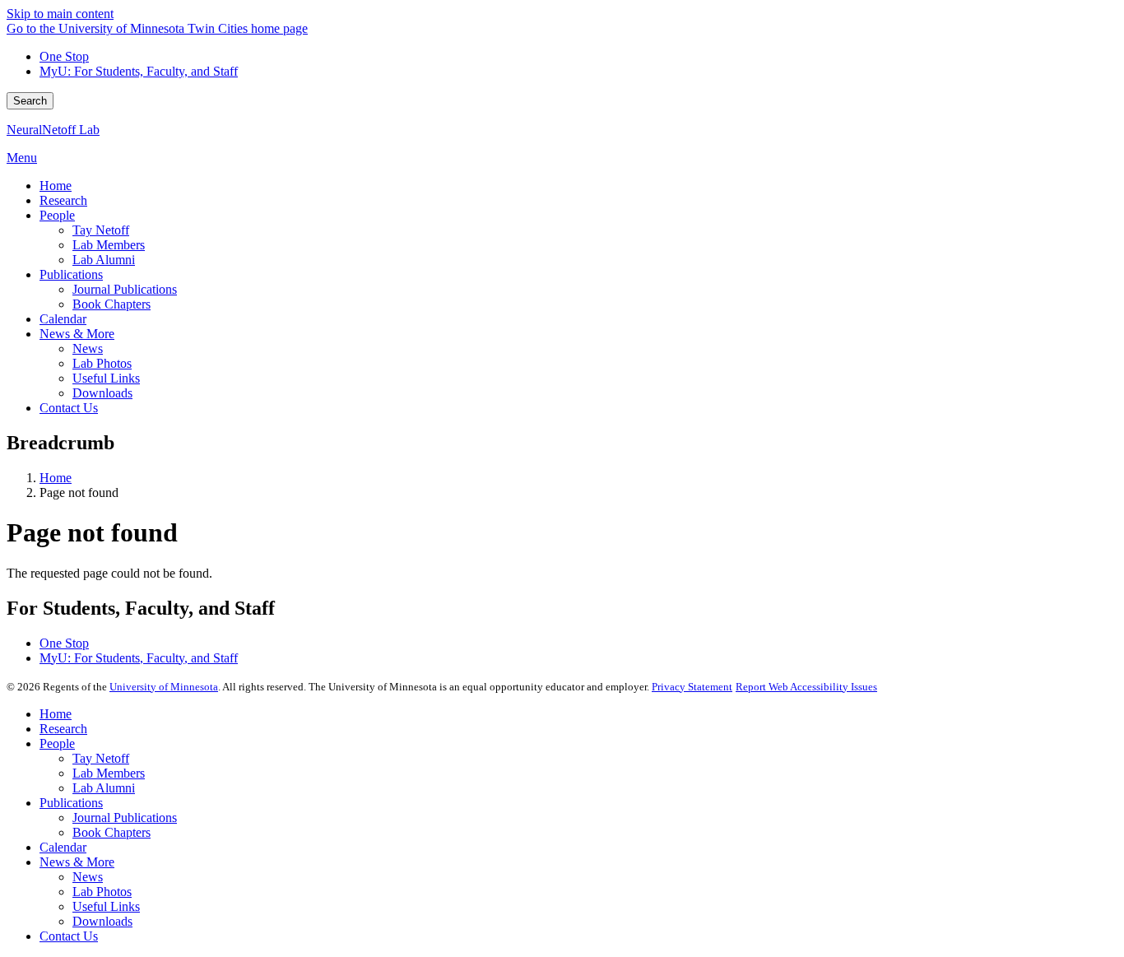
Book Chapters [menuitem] (111, 304)
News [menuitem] (87, 348)
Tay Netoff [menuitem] (100, 230)
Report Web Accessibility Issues (806, 687)
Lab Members (108, 773)
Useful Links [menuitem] (106, 378)
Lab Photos (102, 892)
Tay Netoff (100, 758)
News (87, 877)
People (57, 743)
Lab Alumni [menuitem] (103, 260)
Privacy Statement (692, 687)
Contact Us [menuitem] (68, 408)
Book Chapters (111, 832)
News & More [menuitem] (76, 334)
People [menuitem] (57, 215)
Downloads (102, 921)
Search (30, 101)
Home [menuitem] (55, 186)
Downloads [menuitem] (102, 393)
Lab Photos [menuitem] (102, 363)
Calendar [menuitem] (62, 319)
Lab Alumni (103, 788)
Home (55, 478)
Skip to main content (60, 14)
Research (63, 729)
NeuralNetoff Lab (53, 130)
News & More (76, 862)
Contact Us (68, 936)
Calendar (62, 847)
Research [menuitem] (63, 200)
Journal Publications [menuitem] (124, 289)
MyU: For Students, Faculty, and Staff (138, 71)
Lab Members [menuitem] (108, 245)
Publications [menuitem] (71, 274)
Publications (71, 803)
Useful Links (106, 906)
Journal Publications (124, 818)
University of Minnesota (163, 687)
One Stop (64, 56)
